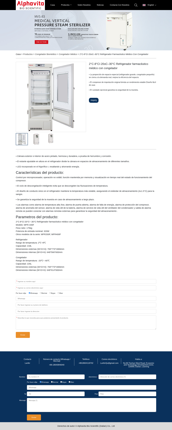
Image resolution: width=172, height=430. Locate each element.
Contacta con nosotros (119, 5)
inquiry (94, 100)
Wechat (44, 293)
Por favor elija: (21, 293)
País (96, 394)
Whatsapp (34, 293)
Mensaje (16, 318)
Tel (25, 394)
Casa (52, 5)
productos (65, 5)
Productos (28, 54)
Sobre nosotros (84, 5)
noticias (100, 5)
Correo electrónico (16, 288)
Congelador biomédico (45, 54)
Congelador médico (68, 54)
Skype (53, 293)
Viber (61, 293)
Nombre (16, 281)
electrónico (93, 377)
